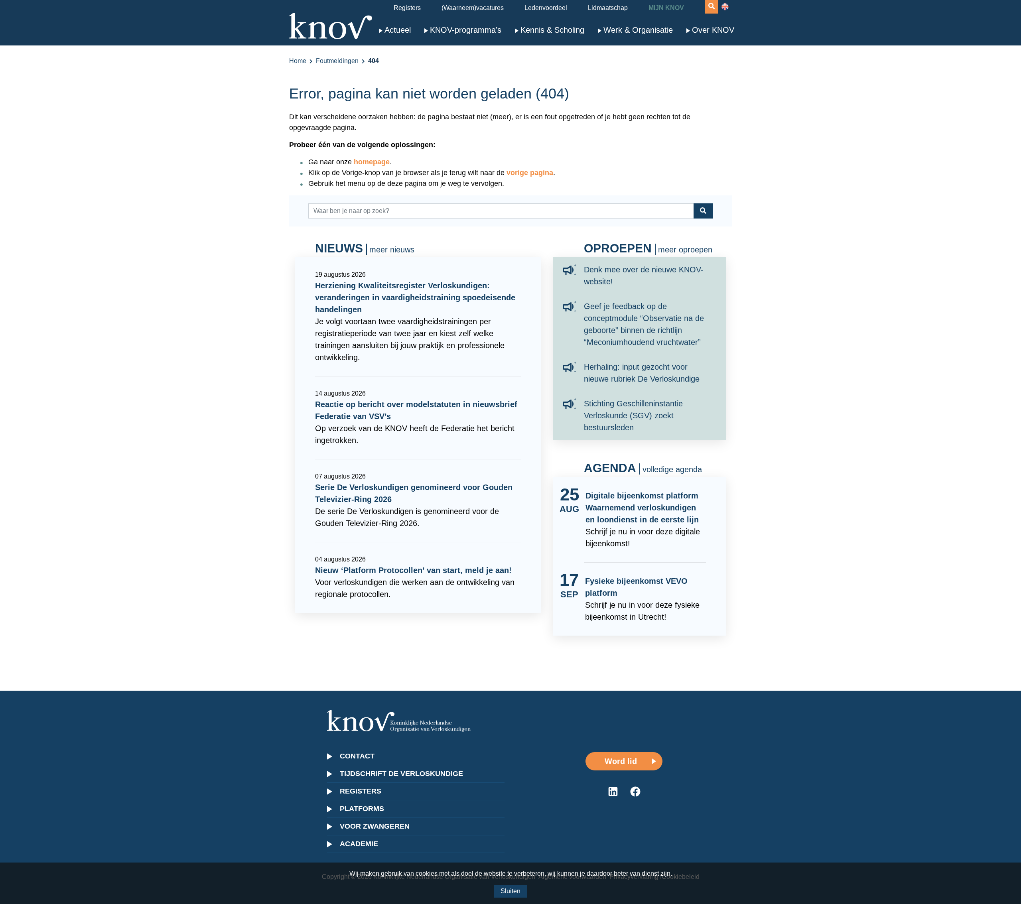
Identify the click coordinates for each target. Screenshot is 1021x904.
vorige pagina (530, 173)
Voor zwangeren (375, 826)
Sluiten (510, 891)
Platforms (362, 809)
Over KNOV (713, 30)
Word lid (621, 761)
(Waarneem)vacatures (473, 7)
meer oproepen (685, 249)
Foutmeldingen (337, 60)
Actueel (397, 30)
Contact (357, 756)
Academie (359, 844)
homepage (372, 162)
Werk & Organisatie (638, 30)
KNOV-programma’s (465, 30)
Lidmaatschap (608, 7)
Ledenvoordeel (545, 7)
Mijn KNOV (666, 7)
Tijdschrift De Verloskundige (401, 774)
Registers (407, 7)
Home (297, 60)
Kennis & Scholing (552, 30)
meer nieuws (391, 249)
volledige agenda (672, 469)
